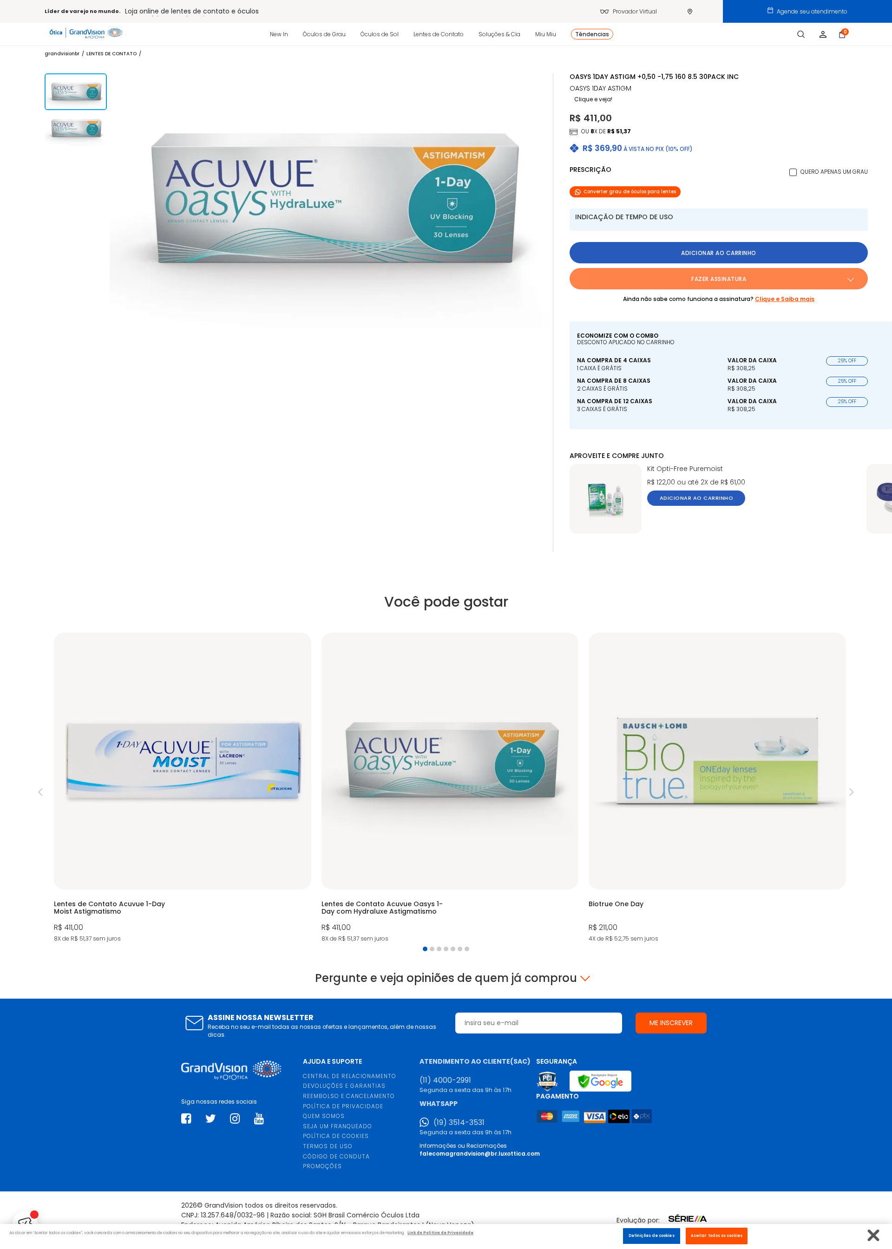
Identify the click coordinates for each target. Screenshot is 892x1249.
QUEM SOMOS (324, 1116)
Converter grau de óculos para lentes (630, 191)
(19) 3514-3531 (459, 1123)
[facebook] (186, 1119)
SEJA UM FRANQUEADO (337, 1126)
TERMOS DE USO (328, 1146)
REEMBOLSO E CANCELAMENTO (349, 1096)
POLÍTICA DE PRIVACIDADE (343, 1106)
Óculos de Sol (380, 34)
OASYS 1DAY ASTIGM (600, 88)
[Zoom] (76, 91)
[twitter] (210, 1119)
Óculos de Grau (324, 34)
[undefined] (331, 200)
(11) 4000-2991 (445, 1080)
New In (279, 34)
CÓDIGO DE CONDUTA (336, 1156)
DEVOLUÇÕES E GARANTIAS (344, 1086)
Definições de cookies (652, 1235)
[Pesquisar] (801, 34)
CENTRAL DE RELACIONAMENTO (349, 1076)
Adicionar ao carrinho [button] (718, 253)
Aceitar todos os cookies (716, 1235)
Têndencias (592, 34)
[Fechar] (873, 1235)
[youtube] (259, 1119)
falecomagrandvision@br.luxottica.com (480, 1153)
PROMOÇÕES (322, 1166)
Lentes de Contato (438, 34)
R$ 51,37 (619, 131)
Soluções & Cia (499, 34)
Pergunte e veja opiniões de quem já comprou (446, 978)
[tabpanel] (182, 788)
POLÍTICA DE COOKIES (336, 1136)
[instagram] (235, 1119)
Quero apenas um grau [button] (834, 172)
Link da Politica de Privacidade (440, 1233)
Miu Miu (545, 34)
